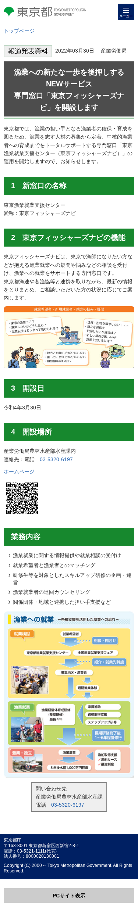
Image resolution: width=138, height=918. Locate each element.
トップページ (19, 31)
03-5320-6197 (56, 459)
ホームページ (19, 471)
